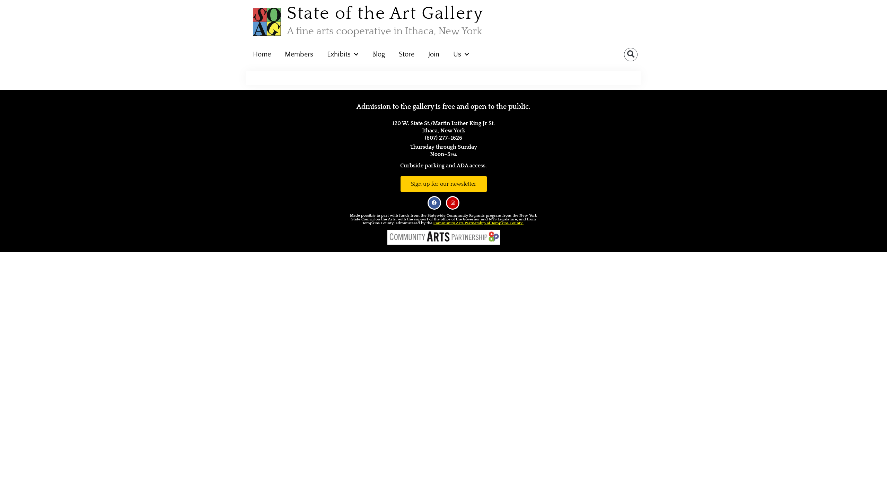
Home (262, 54)
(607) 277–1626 (443, 138)
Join (433, 54)
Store (406, 54)
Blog (378, 54)
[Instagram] (452, 203)
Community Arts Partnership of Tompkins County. (478, 223)
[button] (631, 54)
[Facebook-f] (434, 203)
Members (299, 54)
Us (457, 54)
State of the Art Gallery (385, 13)
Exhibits (339, 54)
